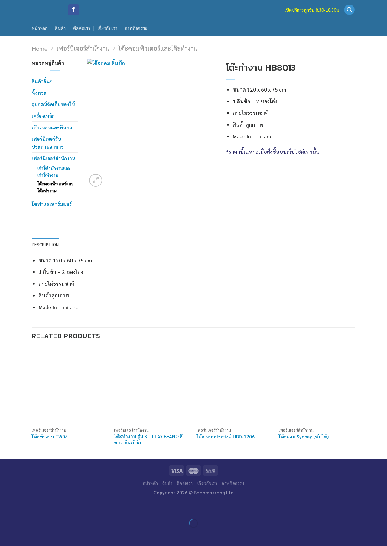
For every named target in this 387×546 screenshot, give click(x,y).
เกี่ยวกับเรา (108, 28)
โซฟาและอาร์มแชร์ (52, 204)
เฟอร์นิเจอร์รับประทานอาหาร (47, 142)
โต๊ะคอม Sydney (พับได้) (304, 437)
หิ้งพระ (39, 92)
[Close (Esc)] (6, 507)
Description (45, 244)
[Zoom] (95, 180)
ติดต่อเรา (81, 28)
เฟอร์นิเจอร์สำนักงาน (83, 48)
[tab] (45, 244)
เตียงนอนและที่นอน (52, 127)
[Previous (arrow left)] (6, 534)
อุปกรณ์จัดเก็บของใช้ (53, 104)
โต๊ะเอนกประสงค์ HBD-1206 (226, 437)
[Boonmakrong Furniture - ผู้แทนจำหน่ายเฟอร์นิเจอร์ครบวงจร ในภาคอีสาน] (45, 10)
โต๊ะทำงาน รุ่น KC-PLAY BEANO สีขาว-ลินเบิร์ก (148, 439)
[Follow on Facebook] (73, 9)
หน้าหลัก (40, 28)
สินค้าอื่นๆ (42, 81)
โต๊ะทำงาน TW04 (50, 437)
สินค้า (60, 28)
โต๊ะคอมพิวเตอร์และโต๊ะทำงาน (158, 48)
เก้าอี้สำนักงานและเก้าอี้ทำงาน (53, 171)
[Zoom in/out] (24, 507)
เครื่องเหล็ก (43, 116)
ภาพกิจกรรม (136, 28)
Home (39, 48)
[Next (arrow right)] (24, 534)
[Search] (349, 10)
